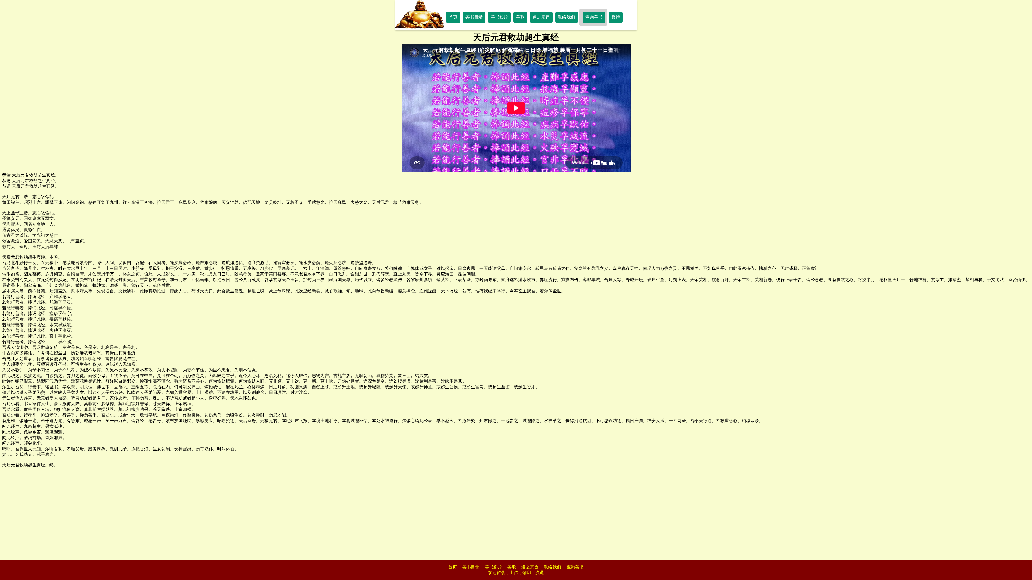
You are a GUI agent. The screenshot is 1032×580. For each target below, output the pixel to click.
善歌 (520, 17)
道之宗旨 (541, 17)
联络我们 (566, 17)
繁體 (615, 17)
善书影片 (499, 17)
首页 (453, 17)
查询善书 (594, 17)
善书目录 (474, 17)
